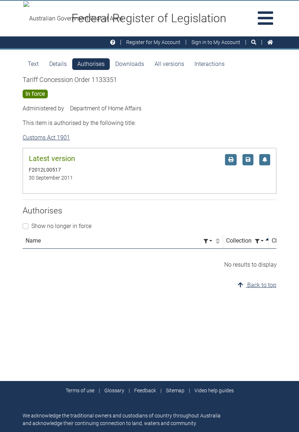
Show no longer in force (61, 226)
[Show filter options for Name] (207, 241)
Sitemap (175, 390)
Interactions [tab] (209, 63)
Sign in (215, 42)
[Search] (254, 42)
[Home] (270, 42)
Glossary (114, 390)
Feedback (145, 390)
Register (153, 42)
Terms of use (80, 390)
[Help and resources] (113, 42)
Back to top (261, 285)
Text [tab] (33, 63)
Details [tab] (58, 63)
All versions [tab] (169, 63)
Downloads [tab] (129, 63)
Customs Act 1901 (46, 137)
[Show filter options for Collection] (259, 241)
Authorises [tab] (91, 63)
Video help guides (214, 390)
